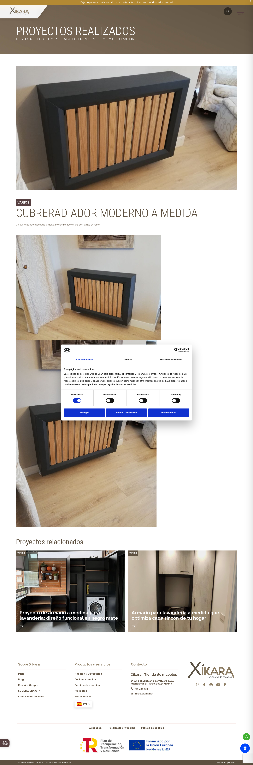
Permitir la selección (126, 412)
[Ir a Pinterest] (211, 685)
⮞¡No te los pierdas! (162, 2)
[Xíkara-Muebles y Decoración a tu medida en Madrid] (19, 11)
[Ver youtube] (218, 685)
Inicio (21, 673)
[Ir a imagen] (235, 188)
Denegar (84, 412)
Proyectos (81, 690)
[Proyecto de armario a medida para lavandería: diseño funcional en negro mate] (21, 625)
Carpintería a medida (87, 685)
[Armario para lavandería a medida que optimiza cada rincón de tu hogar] (133, 625)
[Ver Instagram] (197, 685)
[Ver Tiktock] (204, 685)
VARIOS (23, 202)
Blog (21, 679)
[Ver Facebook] (225, 685)
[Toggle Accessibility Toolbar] (245, 748)
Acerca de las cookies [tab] (170, 360)
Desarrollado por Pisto (225, 762)
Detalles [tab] (127, 360)
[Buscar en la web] (227, 11)
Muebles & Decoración (88, 673)
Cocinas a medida (85, 679)
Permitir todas (168, 412)
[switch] (110, 400)
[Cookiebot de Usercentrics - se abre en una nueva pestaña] (176, 350)
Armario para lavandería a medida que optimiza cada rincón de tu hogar (175, 615)
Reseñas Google (28, 685)
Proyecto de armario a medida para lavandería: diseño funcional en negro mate (69, 615)
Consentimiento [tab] (84, 360)
